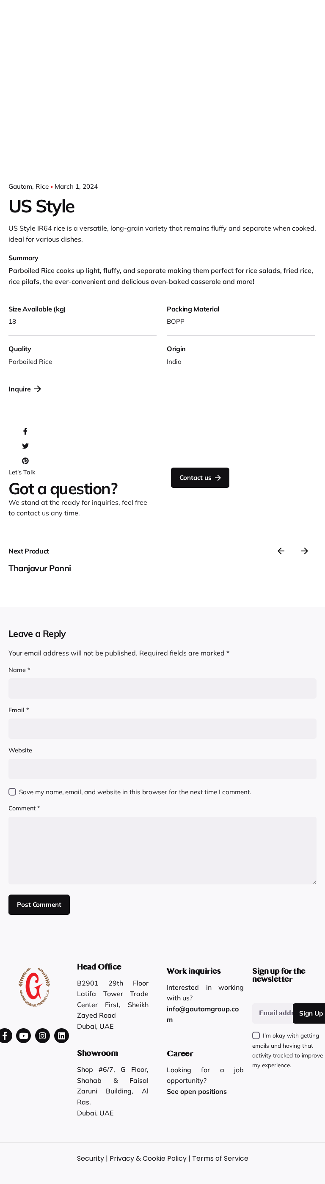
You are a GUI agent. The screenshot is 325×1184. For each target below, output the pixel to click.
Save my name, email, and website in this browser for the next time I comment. (135, 792)
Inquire (19, 389)
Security (90, 1158)
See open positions (197, 1091)
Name (19, 670)
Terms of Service (220, 1158)
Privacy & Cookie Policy (148, 1158)
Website (20, 750)
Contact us (195, 478)
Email (18, 710)
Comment (24, 808)
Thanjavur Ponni (39, 568)
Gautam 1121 (291, 35)
